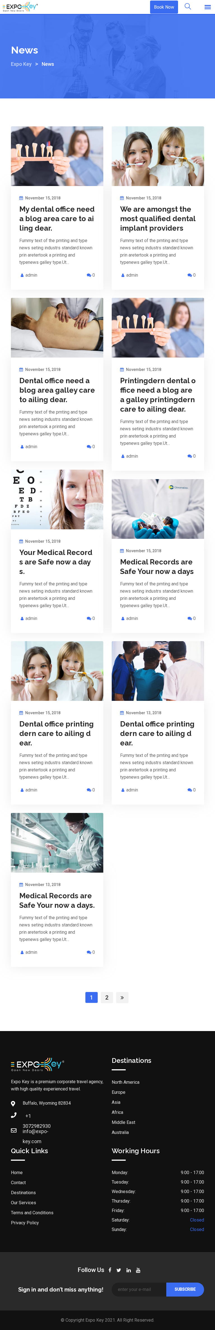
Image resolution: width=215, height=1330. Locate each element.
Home (17, 1172)
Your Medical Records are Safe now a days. (55, 562)
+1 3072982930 (28, 1117)
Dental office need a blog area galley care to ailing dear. (57, 390)
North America (125, 1082)
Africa (117, 1112)
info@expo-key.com (28, 1133)
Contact (18, 1182)
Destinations (23, 1192)
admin (31, 275)
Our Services (23, 1202)
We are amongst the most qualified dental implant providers (157, 218)
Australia (120, 1132)
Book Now (164, 7)
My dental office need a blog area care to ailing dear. (57, 218)
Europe (118, 1092)
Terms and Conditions (32, 1212)
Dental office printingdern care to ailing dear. (56, 733)
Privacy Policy (25, 1222)
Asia (116, 1102)
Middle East (123, 1122)
